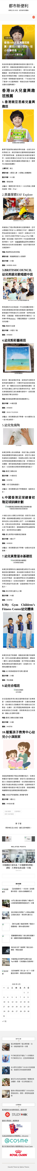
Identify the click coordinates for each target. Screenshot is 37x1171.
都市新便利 (18, 6)
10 (4, 1002)
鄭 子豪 (20, 54)
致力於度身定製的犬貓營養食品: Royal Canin (17, 1146)
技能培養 (8, 38)
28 (21, 1011)
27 (16, 1011)
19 (12, 1007)
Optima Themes (24, 1167)
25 (8, 1011)
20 (16, 1007)
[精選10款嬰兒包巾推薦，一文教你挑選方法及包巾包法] (6, 839)
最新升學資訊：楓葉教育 (10, 1121)
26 (12, 1011)
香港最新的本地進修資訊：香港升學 (14, 1110)
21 (21, 1007)
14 (21, 1002)
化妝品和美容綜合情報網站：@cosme (15, 1136)
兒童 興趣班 (8, 811)
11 (8, 1002)
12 (12, 1002)
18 (8, 1007)
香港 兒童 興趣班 (9, 814)
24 (4, 1011)
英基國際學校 (20, 242)
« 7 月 (4, 1021)
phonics (13, 318)
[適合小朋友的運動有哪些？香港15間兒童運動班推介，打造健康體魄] (30, 839)
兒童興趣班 (17, 811)
